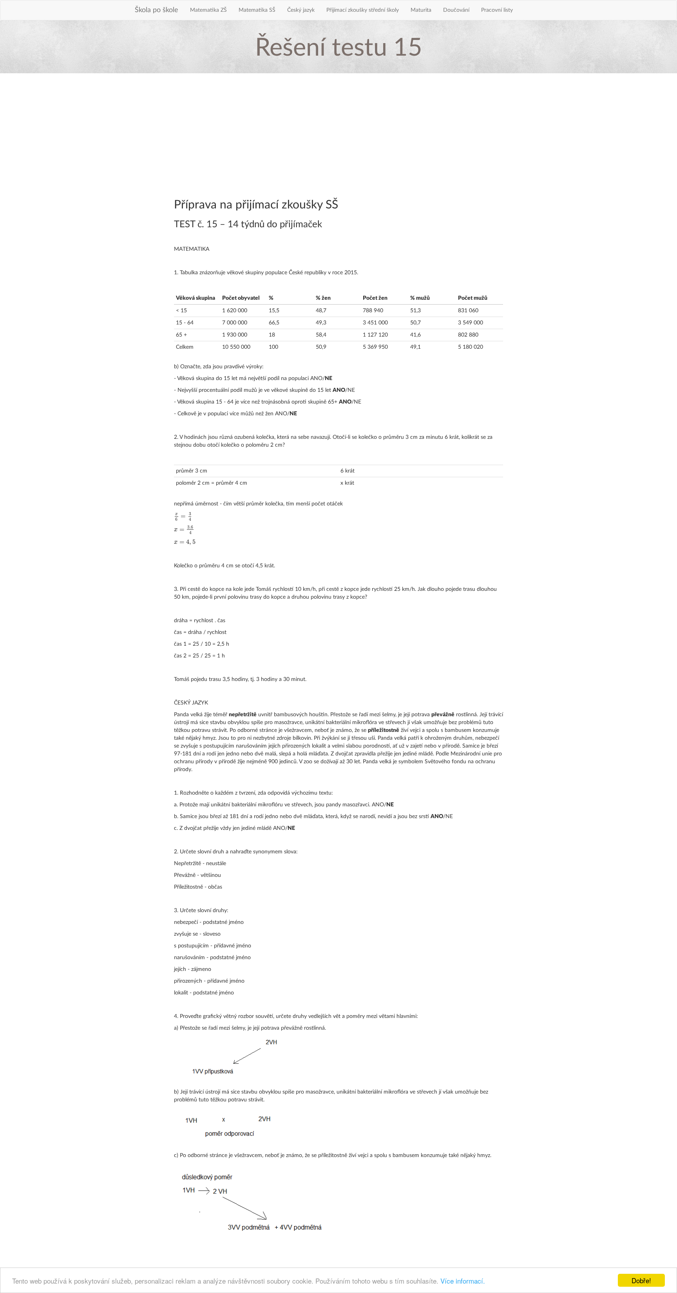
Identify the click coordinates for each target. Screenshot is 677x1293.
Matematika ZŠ (208, 10)
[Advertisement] (338, 136)
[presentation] (183, 516)
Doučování (456, 10)
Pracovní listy (497, 10)
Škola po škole (156, 10)
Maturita (421, 10)
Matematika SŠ (257, 10)
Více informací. (462, 1281)
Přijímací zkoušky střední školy (362, 10)
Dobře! (641, 1280)
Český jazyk (301, 10)
